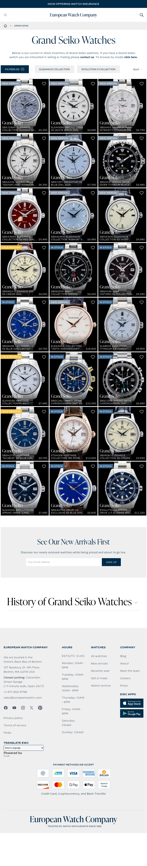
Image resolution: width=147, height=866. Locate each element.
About (124, 663)
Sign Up (111, 562)
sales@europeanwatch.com (23, 697)
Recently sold (100, 670)
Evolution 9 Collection (98, 69)
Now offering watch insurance (73, 4)
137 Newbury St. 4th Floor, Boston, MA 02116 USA (22, 669)
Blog (123, 656)
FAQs (7, 732)
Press (124, 685)
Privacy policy (13, 718)
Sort (136, 69)
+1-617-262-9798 (15, 691)
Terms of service (15, 725)
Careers (125, 678)
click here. (131, 57)
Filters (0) (12, 69)
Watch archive (101, 685)
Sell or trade (99, 678)
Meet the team (130, 670)
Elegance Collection (54, 69)
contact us (87, 57)
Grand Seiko (21, 26)
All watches (99, 656)
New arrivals (99, 663)
